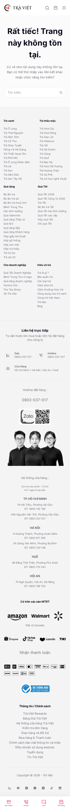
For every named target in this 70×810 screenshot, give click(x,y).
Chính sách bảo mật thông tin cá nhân (35, 742)
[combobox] (31, 92)
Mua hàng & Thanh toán (35, 738)
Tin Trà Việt (35, 757)
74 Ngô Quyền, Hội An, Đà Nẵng (35, 582)
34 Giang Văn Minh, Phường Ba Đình (35, 543)
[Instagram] (35, 788)
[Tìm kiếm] (47, 8)
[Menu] (64, 8)
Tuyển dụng (35, 752)
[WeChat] (10, 788)
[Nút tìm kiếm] (60, 92)
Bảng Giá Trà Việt (35, 718)
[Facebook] (18, 788)
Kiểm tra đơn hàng (35, 728)
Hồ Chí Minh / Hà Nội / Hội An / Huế (36, 370)
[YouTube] (26, 788)
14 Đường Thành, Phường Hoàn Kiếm (35, 533)
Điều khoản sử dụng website (34, 747)
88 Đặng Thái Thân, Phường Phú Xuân (35, 562)
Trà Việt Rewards (35, 713)
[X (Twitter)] (43, 788)
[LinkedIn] (60, 788)
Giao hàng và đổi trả (35, 733)
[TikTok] (51, 788)
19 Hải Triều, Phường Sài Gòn (34, 504)
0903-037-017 (23, 356)
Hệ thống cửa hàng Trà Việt (35, 723)
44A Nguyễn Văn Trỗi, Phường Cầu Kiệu (35, 514)
